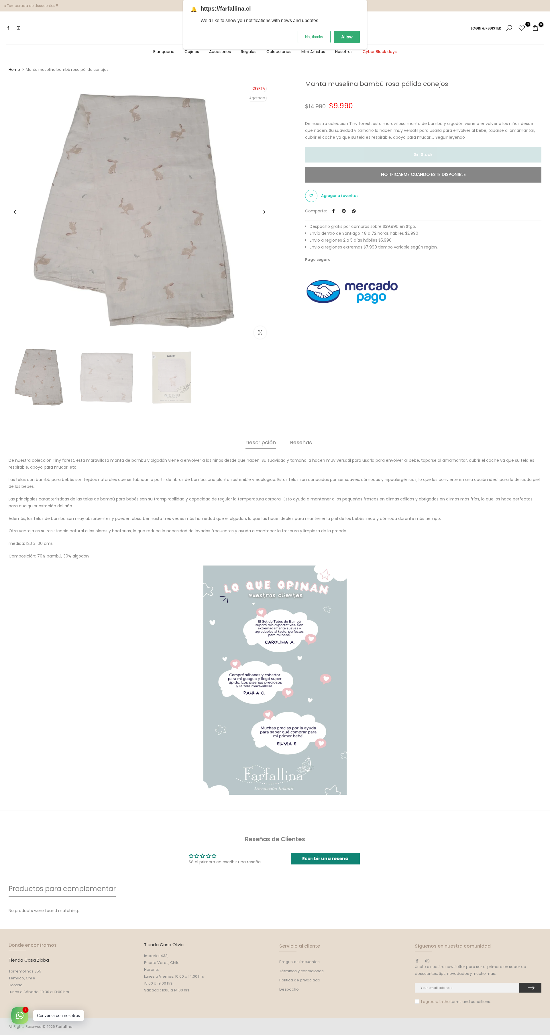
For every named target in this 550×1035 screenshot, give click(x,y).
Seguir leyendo (450, 137)
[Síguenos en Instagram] (18, 28)
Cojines (191, 51)
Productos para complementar (62, 888)
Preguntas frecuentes (299, 961)
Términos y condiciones (301, 971)
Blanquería (163, 51)
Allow (347, 36)
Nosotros (344, 51)
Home (14, 69)
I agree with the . (456, 1001)
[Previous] (19, 212)
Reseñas (301, 442)
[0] (521, 28)
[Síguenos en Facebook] (8, 28)
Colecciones (278, 51)
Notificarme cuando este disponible (423, 174)
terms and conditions (470, 1001)
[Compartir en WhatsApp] (354, 211)
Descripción (260, 442)
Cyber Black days (380, 51)
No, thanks (314, 37)
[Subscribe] (530, 988)
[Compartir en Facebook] (333, 211)
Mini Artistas (313, 51)
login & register (486, 28)
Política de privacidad (299, 980)
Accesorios (220, 51)
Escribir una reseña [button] (325, 858)
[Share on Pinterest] (343, 211)
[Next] (260, 212)
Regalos (248, 51)
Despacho (289, 989)
